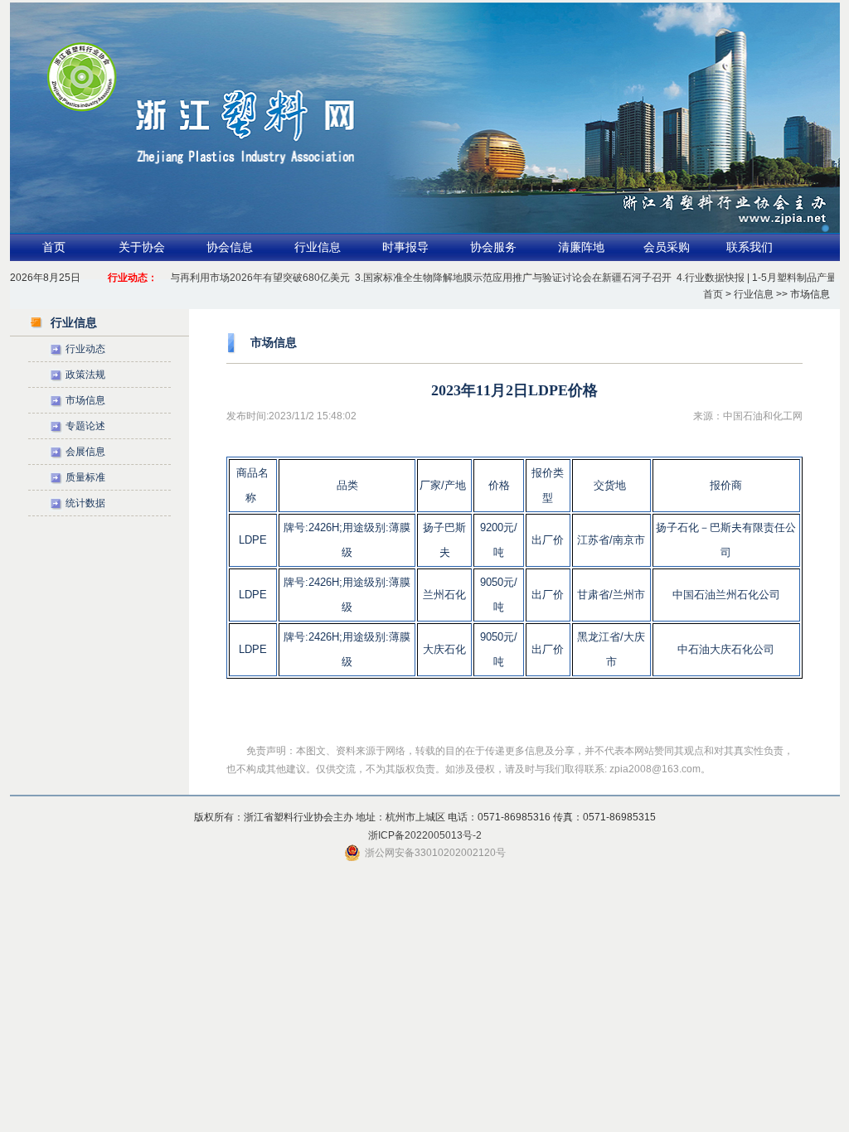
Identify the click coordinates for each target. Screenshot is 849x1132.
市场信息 (85, 400)
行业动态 (85, 349)
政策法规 (85, 374)
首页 (53, 247)
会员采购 (666, 247)
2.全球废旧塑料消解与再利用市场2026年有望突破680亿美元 (201, 277)
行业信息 (317, 247)
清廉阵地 (581, 247)
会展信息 (85, 451)
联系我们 (749, 247)
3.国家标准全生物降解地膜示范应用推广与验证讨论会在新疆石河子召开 (498, 277)
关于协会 (142, 247)
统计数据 (85, 503)
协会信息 (229, 247)
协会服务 (493, 247)
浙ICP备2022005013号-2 (425, 835)
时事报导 (405, 247)
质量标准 (85, 477)
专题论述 (85, 426)
